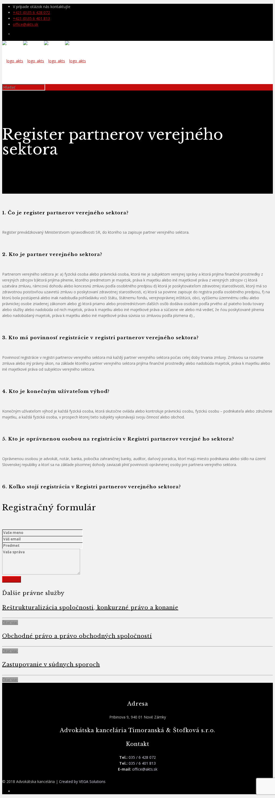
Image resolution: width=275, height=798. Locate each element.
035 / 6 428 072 (142, 757)
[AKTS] (44, 60)
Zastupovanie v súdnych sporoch (51, 664)
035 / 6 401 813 (142, 763)
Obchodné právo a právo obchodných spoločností (77, 636)
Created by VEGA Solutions (82, 781)
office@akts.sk (25, 24)
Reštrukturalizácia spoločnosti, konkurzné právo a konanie (90, 607)
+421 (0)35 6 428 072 (31, 12)
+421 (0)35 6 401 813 (31, 18)
